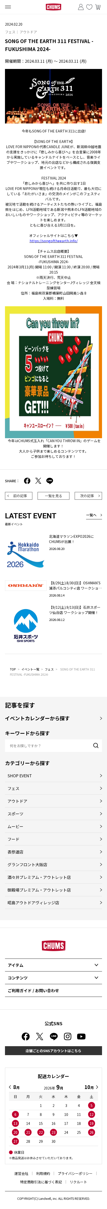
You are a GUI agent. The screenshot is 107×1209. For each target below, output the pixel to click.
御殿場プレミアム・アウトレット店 (39, 890)
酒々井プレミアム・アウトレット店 (39, 877)
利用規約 (43, 1173)
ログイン (81, 7)
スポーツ (15, 814)
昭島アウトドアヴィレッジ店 (33, 903)
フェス (49, 669)
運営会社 (21, 1173)
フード (13, 839)
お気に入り (89, 7)
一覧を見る (53, 495)
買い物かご (98, 7)
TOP (13, 669)
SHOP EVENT (19, 776)
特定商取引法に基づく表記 (41, 1181)
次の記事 (87, 495)
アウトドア (17, 801)
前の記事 (20, 495)
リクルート (78, 1181)
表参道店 (15, 852)
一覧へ (91, 514)
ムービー (15, 826)
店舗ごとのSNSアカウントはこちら (53, 1050)
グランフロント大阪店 (27, 864)
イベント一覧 (30, 669)
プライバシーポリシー (75, 1173)
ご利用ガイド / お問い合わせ (33, 990)
